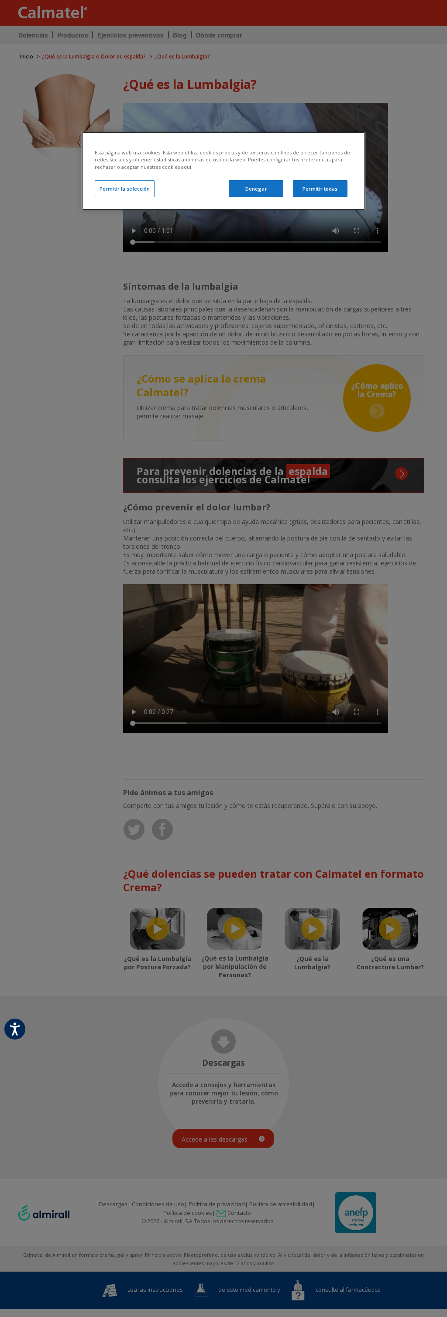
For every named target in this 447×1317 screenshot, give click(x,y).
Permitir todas (320, 188)
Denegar (256, 188)
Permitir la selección (125, 188)
